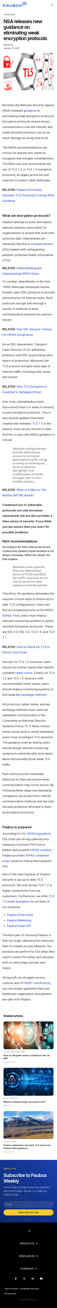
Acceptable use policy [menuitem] (29, 1288)
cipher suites (24, 673)
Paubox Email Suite (20, 915)
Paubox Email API (19, 926)
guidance (30, 110)
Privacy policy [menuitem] (10, 1293)
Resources (27, 1256)
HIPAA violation (41, 850)
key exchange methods (31, 694)
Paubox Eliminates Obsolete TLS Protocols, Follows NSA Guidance (28, 195)
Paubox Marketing (19, 920)
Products (27, 1243)
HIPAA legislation (38, 833)
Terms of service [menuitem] (11, 1288)
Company (27, 1268)
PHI (6, 260)
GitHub (7, 615)
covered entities (42, 244)
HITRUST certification (35, 983)
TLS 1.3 (37, 423)
